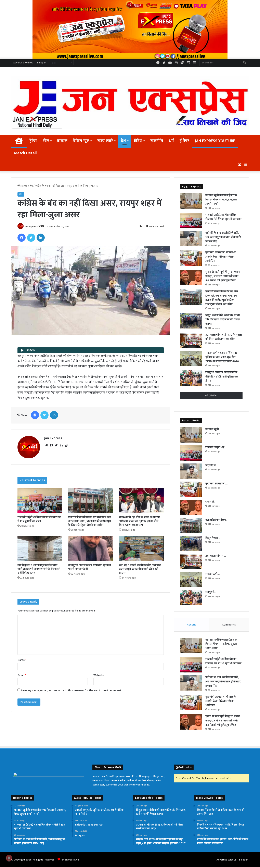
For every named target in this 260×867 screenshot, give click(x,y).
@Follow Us (184, 767)
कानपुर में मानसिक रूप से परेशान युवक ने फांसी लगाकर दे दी (89, 567)
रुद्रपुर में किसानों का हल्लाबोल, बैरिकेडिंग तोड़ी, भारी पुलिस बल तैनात (221, 376)
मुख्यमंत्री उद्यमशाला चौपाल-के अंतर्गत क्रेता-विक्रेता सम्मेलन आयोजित (220, 256)
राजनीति (156, 140)
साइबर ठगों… (212, 574)
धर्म (171, 140)
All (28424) (211, 395)
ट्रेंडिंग (33, 140)
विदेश (138, 140)
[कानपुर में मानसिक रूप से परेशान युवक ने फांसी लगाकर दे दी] (90, 548)
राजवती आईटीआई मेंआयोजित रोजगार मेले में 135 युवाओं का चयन (39, 519)
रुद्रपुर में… (210, 592)
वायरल (62, 140)
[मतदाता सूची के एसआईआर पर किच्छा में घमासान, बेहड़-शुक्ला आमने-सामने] (191, 201)
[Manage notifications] (9, 858)
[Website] (46, 445)
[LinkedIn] (41, 238)
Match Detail (25, 153)
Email (21, 675)
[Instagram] (66, 445)
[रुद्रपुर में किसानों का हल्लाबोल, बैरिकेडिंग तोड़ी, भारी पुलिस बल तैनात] (191, 378)
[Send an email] (42, 226)
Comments (229, 624)
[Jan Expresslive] (130, 102)
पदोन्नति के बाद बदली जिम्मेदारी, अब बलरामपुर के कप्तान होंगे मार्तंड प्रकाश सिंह (223, 237)
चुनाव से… (210, 501)
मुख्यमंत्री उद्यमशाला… (216, 483)
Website (98, 675)
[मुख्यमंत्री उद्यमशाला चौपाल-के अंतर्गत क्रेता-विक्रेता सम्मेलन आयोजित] (191, 258)
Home (23, 186)
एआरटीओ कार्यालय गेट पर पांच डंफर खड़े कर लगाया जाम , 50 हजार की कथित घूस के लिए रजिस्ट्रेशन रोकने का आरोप (89, 521)
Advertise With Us (23, 62)
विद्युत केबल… (212, 537)
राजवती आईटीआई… (216, 447)
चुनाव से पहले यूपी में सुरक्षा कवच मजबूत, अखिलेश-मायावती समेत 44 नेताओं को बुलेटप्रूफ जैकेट (222, 276)
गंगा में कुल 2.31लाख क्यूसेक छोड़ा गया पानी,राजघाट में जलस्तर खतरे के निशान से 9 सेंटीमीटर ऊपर (38, 569)
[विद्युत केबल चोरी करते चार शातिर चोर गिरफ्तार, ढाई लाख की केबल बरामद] (191, 321)
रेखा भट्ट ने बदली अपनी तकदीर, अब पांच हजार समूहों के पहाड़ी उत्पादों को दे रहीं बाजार (140, 569)
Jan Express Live (70, 859)
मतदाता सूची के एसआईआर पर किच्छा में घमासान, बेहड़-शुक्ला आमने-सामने (221, 199)
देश (123, 140)
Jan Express (31, 226)
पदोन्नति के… (212, 465)
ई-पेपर (184, 140)
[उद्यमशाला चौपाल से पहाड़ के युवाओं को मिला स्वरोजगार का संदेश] (191, 340)
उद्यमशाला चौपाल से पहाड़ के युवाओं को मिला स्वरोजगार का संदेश (224, 336)
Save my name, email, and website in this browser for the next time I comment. (71, 690)
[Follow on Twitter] (39, 226)
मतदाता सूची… (213, 429)
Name (21, 660)
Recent (191, 624)
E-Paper (41, 62)
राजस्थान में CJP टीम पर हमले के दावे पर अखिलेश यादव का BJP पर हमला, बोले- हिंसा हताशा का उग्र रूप (139, 521)
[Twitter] (31, 238)
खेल (46, 140)
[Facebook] (21, 238)
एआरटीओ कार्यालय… (216, 519)
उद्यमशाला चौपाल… (215, 556)
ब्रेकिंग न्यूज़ (81, 140)
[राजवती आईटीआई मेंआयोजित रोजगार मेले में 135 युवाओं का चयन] (39, 500)
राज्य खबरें (105, 140)
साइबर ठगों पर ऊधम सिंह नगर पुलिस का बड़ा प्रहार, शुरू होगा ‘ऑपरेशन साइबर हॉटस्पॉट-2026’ (222, 357)
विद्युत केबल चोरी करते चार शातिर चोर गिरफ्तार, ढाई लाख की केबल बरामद (222, 319)
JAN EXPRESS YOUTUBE (215, 140)
